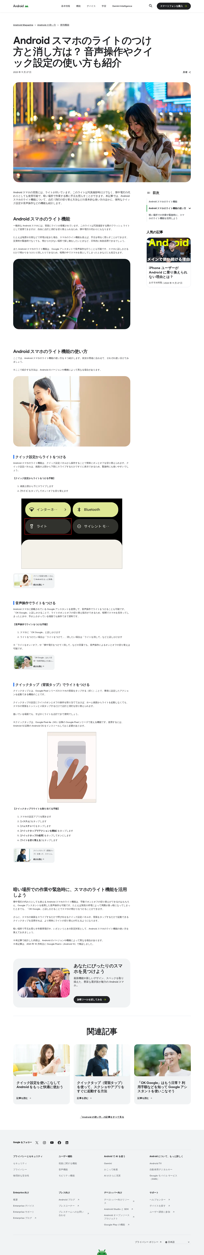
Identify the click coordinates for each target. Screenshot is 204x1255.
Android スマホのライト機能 (163, 201)
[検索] (150, 6)
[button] (177, 1242)
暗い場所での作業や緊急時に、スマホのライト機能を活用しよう (166, 217)
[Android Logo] (20, 6)
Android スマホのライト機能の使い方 (167, 208)
